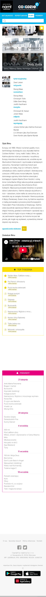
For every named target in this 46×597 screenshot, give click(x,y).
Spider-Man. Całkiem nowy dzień (20, 276)
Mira (5, 437)
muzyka (17, 107)
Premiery (39, 16)
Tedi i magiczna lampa (12, 489)
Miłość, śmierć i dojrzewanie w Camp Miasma (21, 435)
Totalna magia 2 (10, 468)
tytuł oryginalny (20, 79)
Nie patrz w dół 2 (10, 443)
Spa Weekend (9, 445)
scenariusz (18, 92)
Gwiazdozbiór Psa (11, 419)
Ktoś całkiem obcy (11, 432)
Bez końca (8, 458)
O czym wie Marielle (12, 401)
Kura (5, 479)
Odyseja (11, 299)
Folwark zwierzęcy (11, 476)
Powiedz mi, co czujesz (13, 484)
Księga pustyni (14, 294)
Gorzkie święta (10, 417)
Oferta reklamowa (29, 541)
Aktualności (7, 16)
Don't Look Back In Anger (14, 461)
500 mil (7, 430)
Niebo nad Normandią (12, 466)
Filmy (31, 16)
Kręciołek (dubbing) (11, 391)
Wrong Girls (8, 409)
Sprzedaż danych (15, 541)
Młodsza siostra (10, 440)
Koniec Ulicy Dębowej (16, 317)
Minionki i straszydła (16, 329)
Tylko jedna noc (14, 323)
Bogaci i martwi (10, 386)
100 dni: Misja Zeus (11, 455)
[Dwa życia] (6, 82)
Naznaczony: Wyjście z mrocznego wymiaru (20, 311)
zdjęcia (17, 117)
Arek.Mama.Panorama (12, 384)
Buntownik (12, 305)
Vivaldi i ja (8, 406)
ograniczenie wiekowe (11, 229)
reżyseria (17, 85)
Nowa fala (8, 399)
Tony (6, 448)
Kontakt (39, 541)
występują (18, 123)
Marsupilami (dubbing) (13, 463)
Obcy (6, 481)
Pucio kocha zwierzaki (17, 288)
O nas (5, 541)
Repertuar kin (21, 16)
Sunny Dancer (9, 422)
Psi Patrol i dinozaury (16, 282)
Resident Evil (9, 486)
